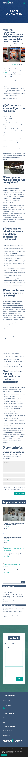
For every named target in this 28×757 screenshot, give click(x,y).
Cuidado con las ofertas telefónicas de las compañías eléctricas (14, 524)
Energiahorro (7, 44)
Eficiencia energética (7, 46)
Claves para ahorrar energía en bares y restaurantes (14, 570)
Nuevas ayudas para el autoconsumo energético (13, 589)
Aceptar (4, 754)
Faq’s (4, 717)
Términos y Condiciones (7, 730)
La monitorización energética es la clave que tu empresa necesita (12, 554)
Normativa (15, 46)
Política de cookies (6, 735)
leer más (5, 528)
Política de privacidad (7, 732)
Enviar (19, 679)
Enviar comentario (19, 493)
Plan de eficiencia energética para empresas (12, 538)
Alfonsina (5, 608)
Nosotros (4, 722)
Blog (3, 719)
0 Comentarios (21, 46)
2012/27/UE (15, 64)
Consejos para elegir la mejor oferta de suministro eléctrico (12, 612)
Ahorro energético (20, 44)
